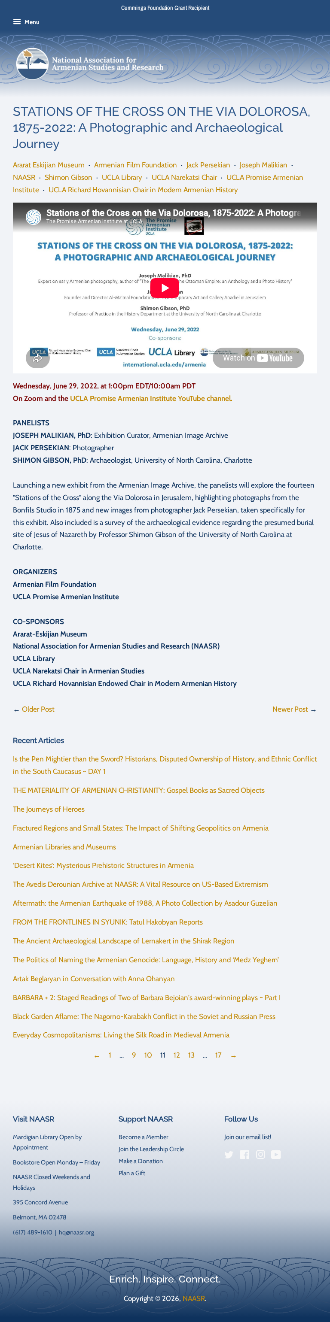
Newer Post (290, 709)
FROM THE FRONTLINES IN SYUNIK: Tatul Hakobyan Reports (108, 922)
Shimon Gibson (68, 177)
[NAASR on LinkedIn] (291, 1156)
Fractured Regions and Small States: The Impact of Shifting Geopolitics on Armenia (141, 828)
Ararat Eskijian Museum (49, 165)
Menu (31, 22)
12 (177, 1055)
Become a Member (143, 1137)
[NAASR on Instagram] (260, 1156)
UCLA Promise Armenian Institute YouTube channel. (151, 398)
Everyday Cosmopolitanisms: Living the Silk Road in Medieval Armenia (121, 1035)
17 (218, 1055)
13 (191, 1055)
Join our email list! (248, 1137)
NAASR (24, 177)
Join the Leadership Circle (151, 1149)
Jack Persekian (208, 165)
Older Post (38, 709)
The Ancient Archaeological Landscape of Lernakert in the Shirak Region (124, 941)
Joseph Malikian (263, 165)
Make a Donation (141, 1161)
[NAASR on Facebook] (245, 1156)
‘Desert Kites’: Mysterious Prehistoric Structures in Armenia (103, 865)
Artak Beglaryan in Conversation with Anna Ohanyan (94, 978)
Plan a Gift (132, 1173)
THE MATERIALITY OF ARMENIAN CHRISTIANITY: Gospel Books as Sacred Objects (139, 790)
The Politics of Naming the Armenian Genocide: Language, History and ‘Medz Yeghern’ (146, 959)
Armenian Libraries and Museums (64, 847)
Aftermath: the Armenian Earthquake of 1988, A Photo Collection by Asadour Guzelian (145, 903)
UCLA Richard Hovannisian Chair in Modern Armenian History (143, 189)
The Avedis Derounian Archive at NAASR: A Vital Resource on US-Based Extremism (140, 884)
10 (148, 1055)
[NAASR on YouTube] (276, 1156)
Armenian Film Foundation (135, 165)
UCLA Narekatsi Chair (184, 177)
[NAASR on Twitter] (229, 1156)
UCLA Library (122, 177)
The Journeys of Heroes (49, 809)
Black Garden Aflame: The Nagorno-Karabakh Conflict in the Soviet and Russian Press (144, 1016)
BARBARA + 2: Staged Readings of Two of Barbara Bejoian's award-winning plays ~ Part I (147, 997)
